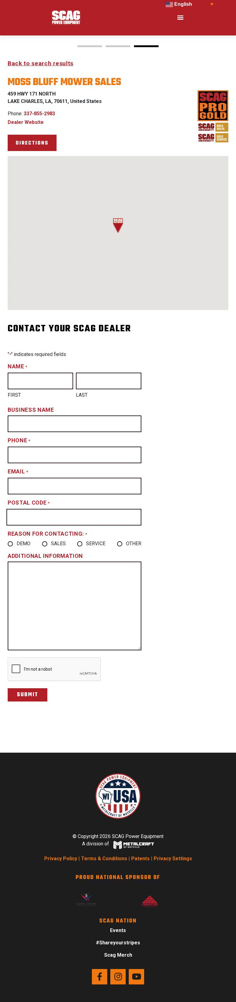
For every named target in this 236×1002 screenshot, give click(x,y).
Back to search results (40, 63)
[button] (180, 17)
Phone (19, 440)
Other (133, 543)
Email (18, 471)
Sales (58, 543)
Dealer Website (26, 122)
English (182, 4)
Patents (140, 858)
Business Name (31, 410)
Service (95, 543)
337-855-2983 (39, 114)
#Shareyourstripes (118, 943)
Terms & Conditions (104, 858)
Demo (23, 543)
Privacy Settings (173, 858)
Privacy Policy (60, 858)
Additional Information (45, 556)
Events (118, 930)
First (14, 395)
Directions (32, 143)
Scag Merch (118, 955)
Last (82, 395)
